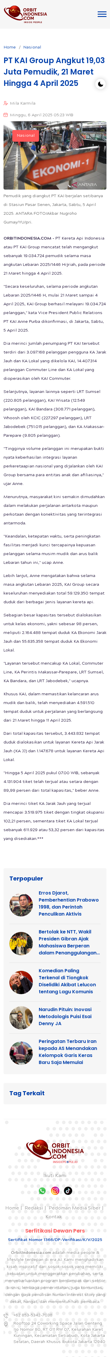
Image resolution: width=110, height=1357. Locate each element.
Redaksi (34, 1208)
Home (10, 47)
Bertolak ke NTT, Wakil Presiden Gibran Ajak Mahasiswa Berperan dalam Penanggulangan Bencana (68, 942)
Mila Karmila (22, 103)
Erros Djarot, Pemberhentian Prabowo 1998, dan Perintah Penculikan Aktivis (69, 903)
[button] (102, 14)
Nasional (32, 47)
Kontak (53, 1217)
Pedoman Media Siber (75, 1208)
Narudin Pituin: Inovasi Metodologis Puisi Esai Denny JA (65, 1016)
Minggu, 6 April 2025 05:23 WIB (41, 115)
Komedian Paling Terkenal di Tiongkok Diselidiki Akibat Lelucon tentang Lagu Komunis (67, 981)
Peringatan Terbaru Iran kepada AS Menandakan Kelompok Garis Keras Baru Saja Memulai (68, 1052)
